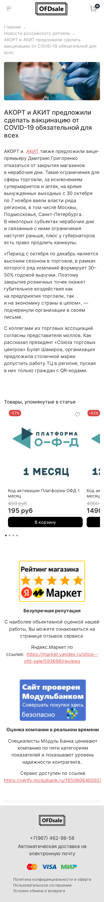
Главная (12, 27)
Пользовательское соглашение (42, 885)
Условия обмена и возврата (39, 890)
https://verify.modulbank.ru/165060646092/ (52, 780)
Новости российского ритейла (37, 33)
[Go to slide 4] (17, 535)
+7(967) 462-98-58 (52, 838)
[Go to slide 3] (13, 535)
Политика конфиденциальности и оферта (52, 879)
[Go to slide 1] (6, 535)
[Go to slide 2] (9, 535)
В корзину (45, 522)
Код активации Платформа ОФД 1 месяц (43, 493)
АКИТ (32, 151)
